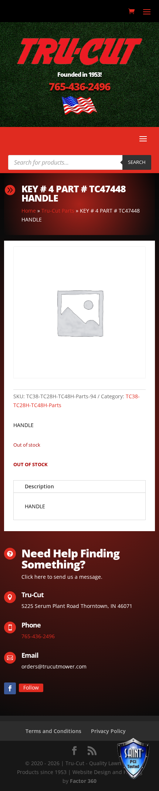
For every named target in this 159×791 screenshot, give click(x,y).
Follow (31, 687)
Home (28, 210)
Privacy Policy (108, 731)
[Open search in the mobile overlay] (79, 162)
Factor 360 (83, 780)
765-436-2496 (79, 86)
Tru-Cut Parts (57, 210)
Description (39, 486)
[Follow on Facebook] (10, 688)
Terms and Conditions (53, 731)
